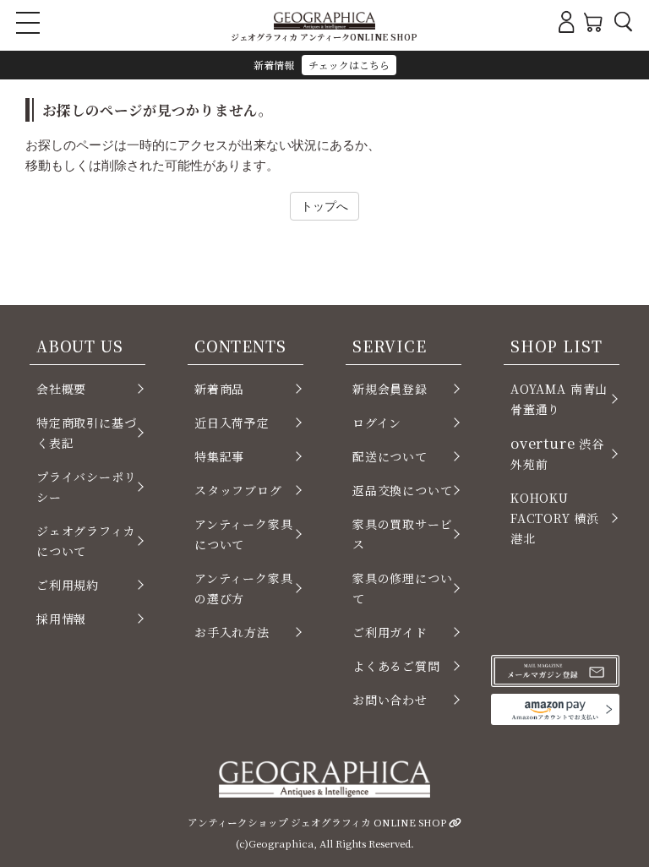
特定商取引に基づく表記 (86, 432)
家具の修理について (402, 588)
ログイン (376, 422)
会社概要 (61, 388)
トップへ (324, 206)
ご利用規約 (67, 584)
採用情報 (61, 618)
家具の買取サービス (402, 534)
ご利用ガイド (390, 632)
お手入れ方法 (232, 632)
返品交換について (402, 490)
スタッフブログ (238, 490)
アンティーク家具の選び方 (243, 588)
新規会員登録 (390, 388)
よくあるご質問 (396, 665)
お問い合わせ (390, 699)
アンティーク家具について (243, 534)
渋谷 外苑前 (557, 452)
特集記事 (219, 456)
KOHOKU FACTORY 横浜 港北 (554, 518)
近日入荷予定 (232, 422)
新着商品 (219, 388)
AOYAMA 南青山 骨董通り (559, 398)
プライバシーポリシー (86, 486)
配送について (390, 456)
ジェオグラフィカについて (86, 540)
